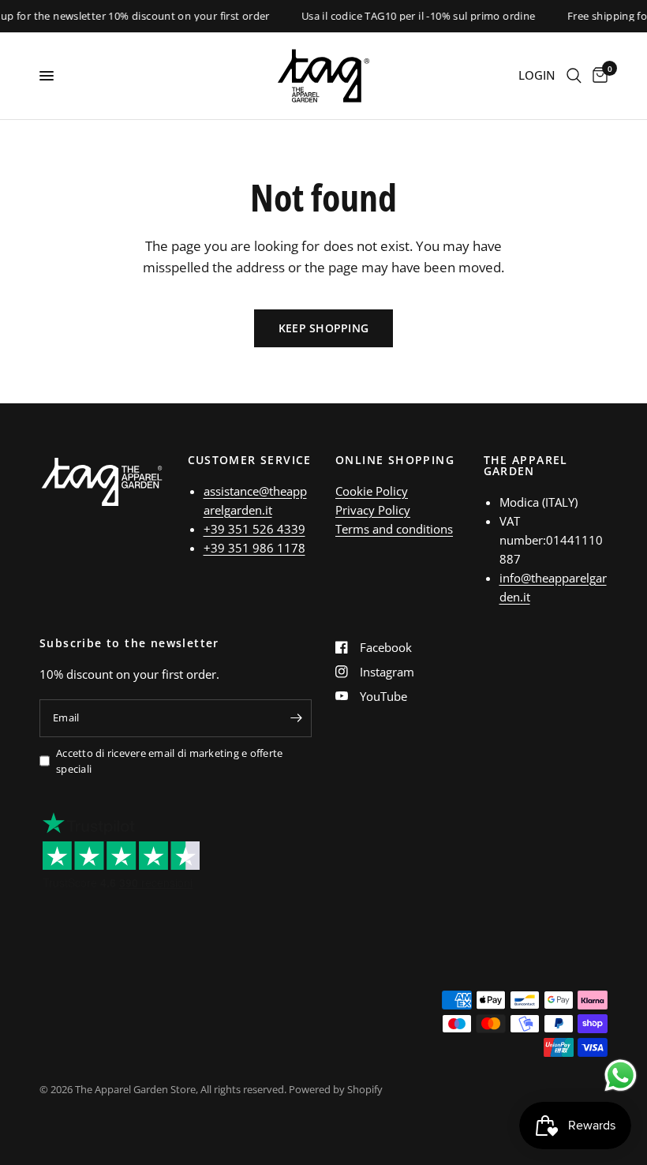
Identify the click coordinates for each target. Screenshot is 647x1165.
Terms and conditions (394, 529)
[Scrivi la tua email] (296, 718)
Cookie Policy (371, 491)
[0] (597, 75)
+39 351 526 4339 (254, 529)
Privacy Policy (372, 510)
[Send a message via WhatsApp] (620, 1075)
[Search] (574, 75)
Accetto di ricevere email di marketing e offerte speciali (169, 761)
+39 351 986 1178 (254, 548)
